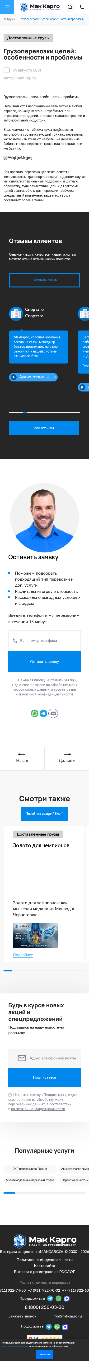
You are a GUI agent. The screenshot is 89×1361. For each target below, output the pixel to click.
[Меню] (7, 7)
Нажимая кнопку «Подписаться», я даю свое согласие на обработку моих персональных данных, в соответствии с (43, 1102)
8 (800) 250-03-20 (44, 1307)
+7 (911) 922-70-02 (44, 1290)
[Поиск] (70, 7)
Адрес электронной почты (53, 1058)
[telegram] (50, 1327)
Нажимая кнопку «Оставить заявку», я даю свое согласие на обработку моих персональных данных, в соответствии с (44, 687)
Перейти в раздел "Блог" (44, 813)
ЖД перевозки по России (30, 1169)
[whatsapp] (58, 1327)
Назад (22, 761)
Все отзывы (44, 428)
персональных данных (14, 1346)
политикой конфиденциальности (46, 694)
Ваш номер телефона (38, 641)
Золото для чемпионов (41, 845)
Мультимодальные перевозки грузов (30, 1180)
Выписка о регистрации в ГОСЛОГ (44, 1272)
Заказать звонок (22, 1316)
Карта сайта (44, 1266)
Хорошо (45, 1354)
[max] (65, 1327)
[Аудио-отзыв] (14, 377)
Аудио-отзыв (31, 377)
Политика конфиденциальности (45, 1260)
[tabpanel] (38, 339)
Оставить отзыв (45, 280)
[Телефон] (82, 7)
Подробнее (23, 955)
